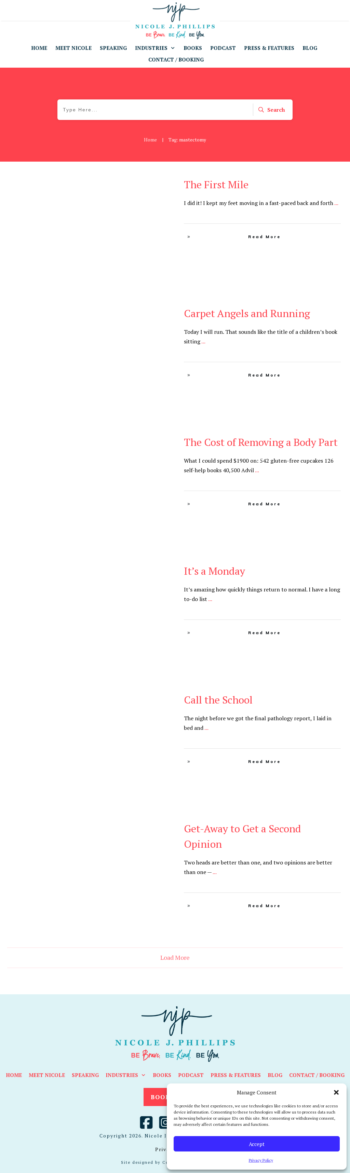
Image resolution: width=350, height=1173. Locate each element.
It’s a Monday (214, 571)
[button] (336, 1092)
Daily (157, 182)
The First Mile (216, 184)
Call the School (218, 700)
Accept (257, 1144)
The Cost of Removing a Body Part (261, 442)
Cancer (142, 182)
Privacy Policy (261, 1160)
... (336, 203)
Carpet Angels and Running (247, 313)
